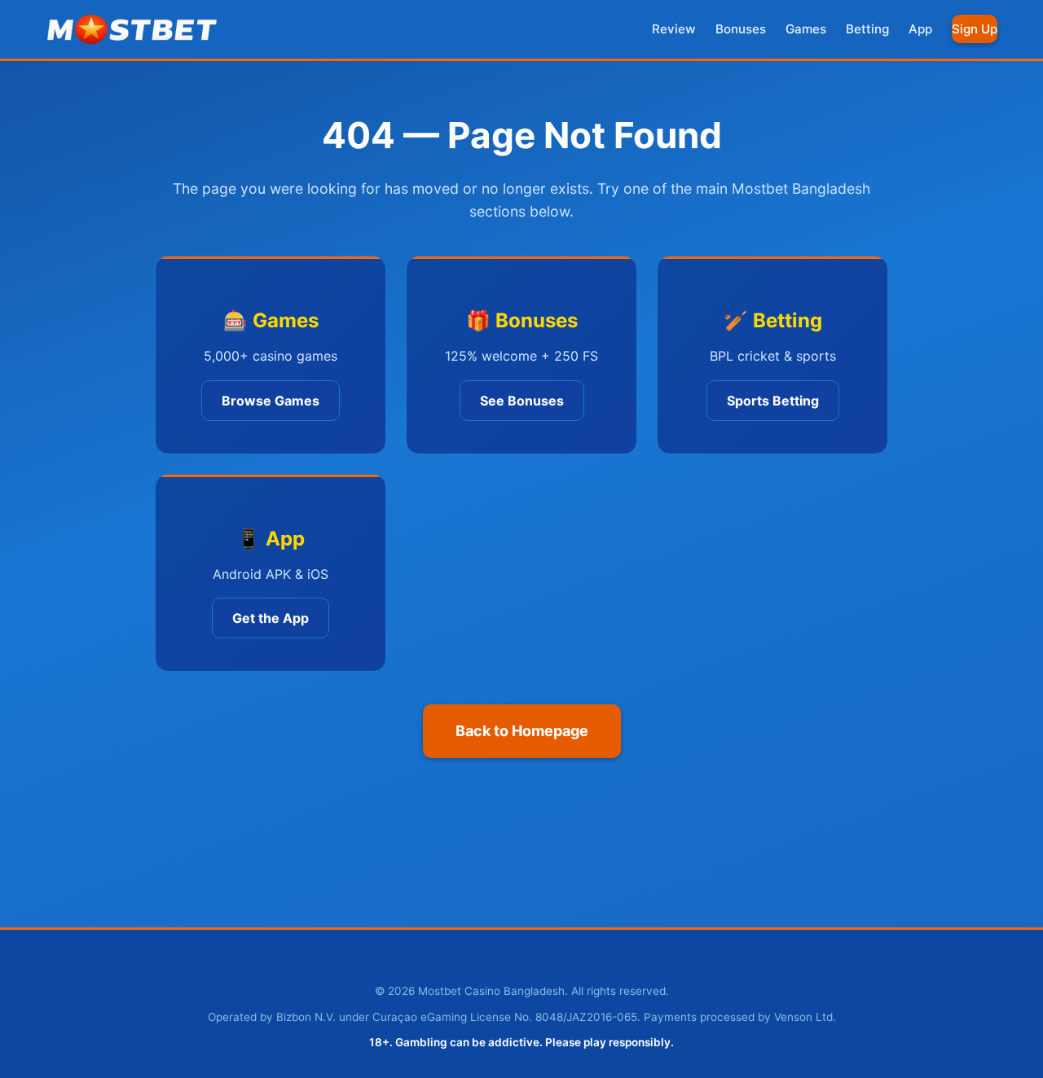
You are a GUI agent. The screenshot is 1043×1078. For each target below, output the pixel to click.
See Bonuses (522, 400)
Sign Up (974, 29)
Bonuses (740, 29)
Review (674, 29)
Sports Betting (773, 400)
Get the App (270, 618)
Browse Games (270, 400)
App (920, 29)
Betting (867, 29)
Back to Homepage (521, 730)
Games (806, 29)
